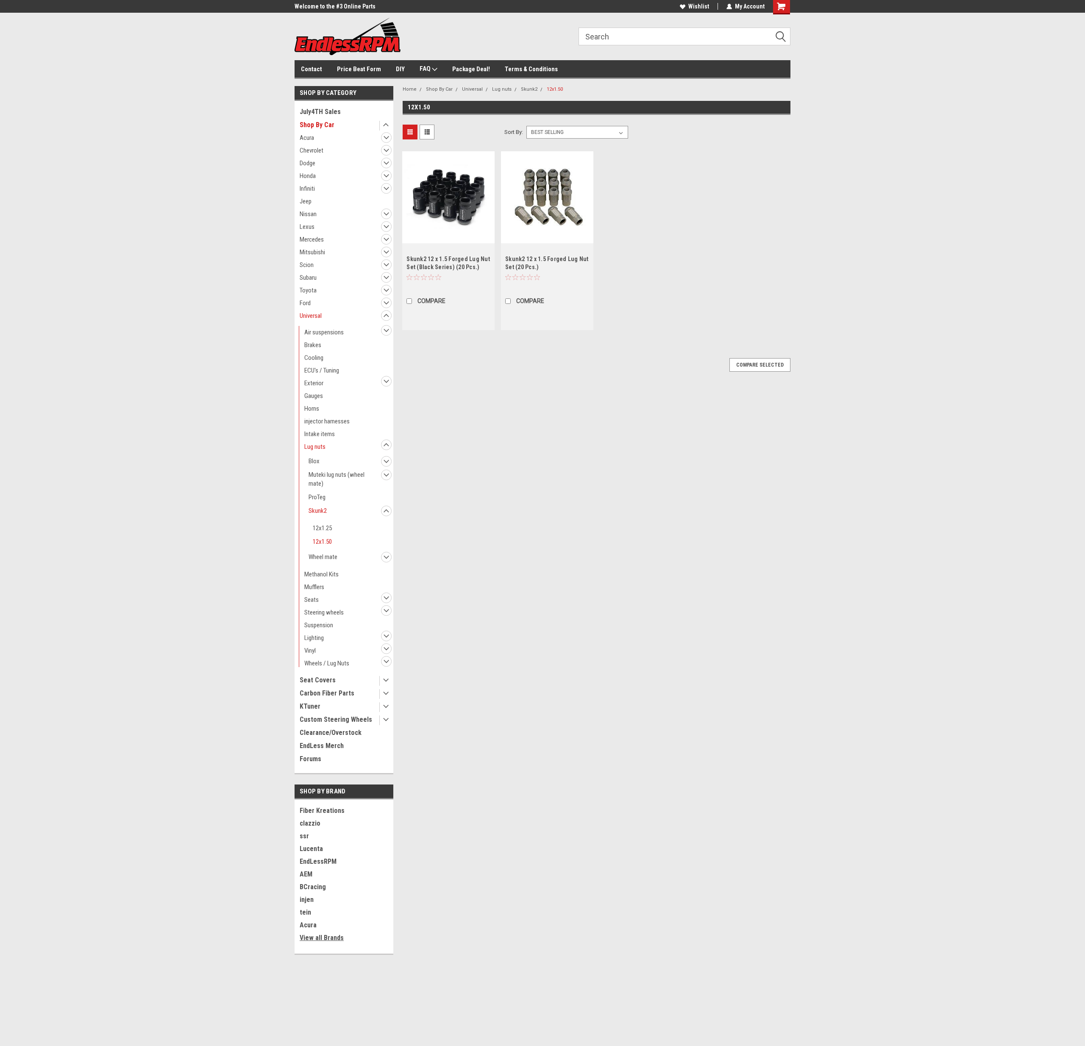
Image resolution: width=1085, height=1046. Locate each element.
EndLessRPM (318, 861)
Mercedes (312, 239)
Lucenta (311, 849)
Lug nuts (315, 447)
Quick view (448, 237)
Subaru (308, 277)
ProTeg (317, 497)
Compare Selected (760, 365)
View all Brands (322, 938)
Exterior (313, 383)
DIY (400, 69)
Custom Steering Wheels (336, 719)
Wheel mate (323, 557)
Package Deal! (471, 69)
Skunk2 (318, 511)
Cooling (313, 358)
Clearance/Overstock (331, 733)
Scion (307, 265)
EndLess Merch (322, 746)
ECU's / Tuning (321, 370)
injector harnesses (327, 421)
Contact (311, 69)
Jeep (306, 201)
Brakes (312, 345)
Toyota (308, 290)
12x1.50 (322, 541)
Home (410, 89)
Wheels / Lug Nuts (326, 663)
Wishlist (698, 6)
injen (307, 900)
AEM (306, 874)
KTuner (310, 706)
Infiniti (307, 188)
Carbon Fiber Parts (327, 693)
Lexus (307, 227)
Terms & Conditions (531, 69)
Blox (314, 461)
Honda (308, 176)
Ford (305, 303)
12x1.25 (322, 528)
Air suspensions (324, 332)
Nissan (308, 214)
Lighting (314, 638)
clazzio (310, 823)
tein (305, 912)
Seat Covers (318, 680)
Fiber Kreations (322, 811)
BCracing (313, 887)
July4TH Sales (320, 112)
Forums (310, 759)
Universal (311, 316)
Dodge (307, 163)
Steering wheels (324, 612)
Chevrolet (311, 150)
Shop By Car (317, 125)
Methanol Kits (321, 574)
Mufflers (314, 587)
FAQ (426, 68)
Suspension (318, 625)
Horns (311, 408)
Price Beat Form (359, 69)
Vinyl (310, 650)
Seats (311, 600)
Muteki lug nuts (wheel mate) (336, 479)
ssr (304, 836)
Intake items (319, 434)
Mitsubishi (312, 252)
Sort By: (513, 132)
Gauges (313, 396)
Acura (307, 138)
